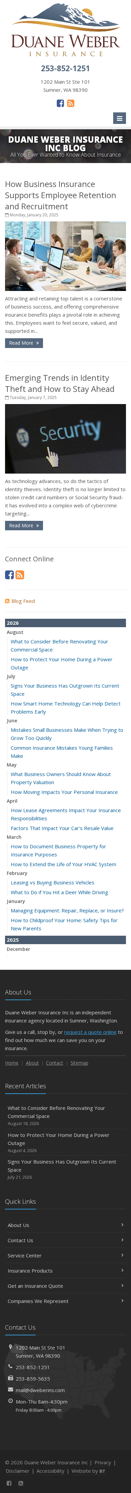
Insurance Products (30, 1270)
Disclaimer (18, 1470)
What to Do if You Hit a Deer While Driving (59, 892)
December (18, 949)
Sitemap (79, 1063)
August (15, 632)
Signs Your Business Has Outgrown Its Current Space (62, 1169)
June (12, 720)
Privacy (102, 1462)
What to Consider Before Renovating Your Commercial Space (56, 1115)
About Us (18, 1225)
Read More (22, 343)
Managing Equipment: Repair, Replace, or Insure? (67, 910)
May (12, 765)
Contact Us (20, 1240)
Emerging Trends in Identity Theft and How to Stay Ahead (60, 383)
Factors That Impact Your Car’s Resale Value (62, 828)
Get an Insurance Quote (35, 1285)
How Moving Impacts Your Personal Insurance (64, 792)
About (32, 1063)
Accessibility (50, 1470)
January (16, 901)
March (14, 837)
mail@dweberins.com (40, 1390)
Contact (54, 1063)
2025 (13, 939)
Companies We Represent (38, 1301)
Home (11, 1063)
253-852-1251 (33, 1367)
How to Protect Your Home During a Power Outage (59, 1142)
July (11, 676)
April (12, 801)
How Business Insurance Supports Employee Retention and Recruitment (60, 195)
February (17, 873)
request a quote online (90, 1032)
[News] (70, 103)
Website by (88, 1470)
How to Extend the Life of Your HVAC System (63, 864)
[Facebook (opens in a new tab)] (60, 103)
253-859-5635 (33, 1378)
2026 (13, 622)
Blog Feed (23, 600)
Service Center (25, 1255)
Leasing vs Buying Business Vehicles (52, 882)
